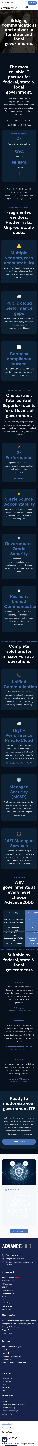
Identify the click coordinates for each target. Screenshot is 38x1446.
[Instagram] (13, 1438)
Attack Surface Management (13, 1347)
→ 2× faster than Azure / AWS (19, 763)
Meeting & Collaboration (11, 1327)
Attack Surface (10, 1278)
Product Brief (19, 1141)
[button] (12, 1163)
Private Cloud (7, 1333)
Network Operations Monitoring (14, 1362)
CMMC (4, 1287)
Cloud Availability (8, 1408)
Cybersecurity (7, 1290)
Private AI (5, 1330)
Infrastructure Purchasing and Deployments (19, 1320)
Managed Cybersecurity (11, 1356)
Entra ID (5, 1296)
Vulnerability (7, 1309)
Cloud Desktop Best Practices (13, 1404)
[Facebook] (16, 1438)
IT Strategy (6, 1303)
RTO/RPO (5, 1401)
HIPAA (4, 1300)
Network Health (8, 1306)
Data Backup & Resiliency (12, 1350)
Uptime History (8, 1414)
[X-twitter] (10, 1438)
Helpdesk (5, 1353)
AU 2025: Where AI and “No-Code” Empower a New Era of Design (19, 1200)
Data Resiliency (8, 1293)
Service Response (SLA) (11, 1411)
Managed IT (6, 1359)
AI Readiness (7, 1284)
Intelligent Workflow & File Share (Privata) (18, 1324)
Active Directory (8, 1281)
